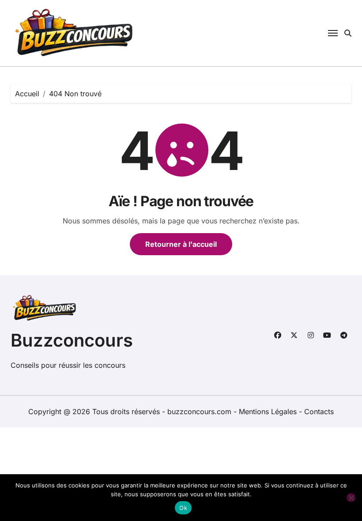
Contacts (319, 411)
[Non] (351, 497)
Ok (183, 507)
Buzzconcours (72, 340)
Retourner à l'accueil (181, 244)
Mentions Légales (269, 411)
